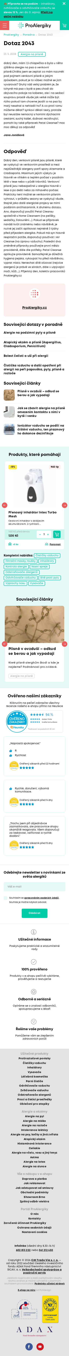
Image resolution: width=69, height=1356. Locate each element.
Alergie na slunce (34, 1166)
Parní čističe (34, 1081)
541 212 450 (46, 1250)
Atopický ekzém (34, 1139)
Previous (4, 505)
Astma (34, 1157)
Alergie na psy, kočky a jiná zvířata (34, 1135)
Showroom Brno (34, 1197)
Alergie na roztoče (34, 1125)
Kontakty (34, 1219)
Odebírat (34, 913)
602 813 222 (23, 1250)
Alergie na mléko (34, 1121)
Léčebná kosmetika (34, 1077)
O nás (34, 1214)
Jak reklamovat (34, 1183)
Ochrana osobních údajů (34, 1228)
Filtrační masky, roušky (21, 561)
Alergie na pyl (34, 1116)
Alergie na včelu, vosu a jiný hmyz (34, 1153)
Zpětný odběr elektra (34, 1202)
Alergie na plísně (32, 54)
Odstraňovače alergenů (22, 572)
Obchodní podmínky (35, 1192)
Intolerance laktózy (34, 1130)
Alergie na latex (34, 1162)
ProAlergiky (11, 35)
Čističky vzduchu (47, 555)
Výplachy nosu (15, 583)
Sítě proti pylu (49, 578)
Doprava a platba (34, 1179)
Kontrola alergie (16, 567)
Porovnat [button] (55, 544)
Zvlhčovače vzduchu (34, 1090)
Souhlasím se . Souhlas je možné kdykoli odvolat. (34, 900)
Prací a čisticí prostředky (34, 1099)
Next (64, 505)
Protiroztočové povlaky (34, 1058)
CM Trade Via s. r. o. (44, 1260)
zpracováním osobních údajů (41, 898)
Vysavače (36, 583)
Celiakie (34, 1148)
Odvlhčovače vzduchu (21, 578)
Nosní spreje (39, 567)
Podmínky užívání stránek (50, 1284)
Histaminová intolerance (34, 1144)
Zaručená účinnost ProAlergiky (25, 1223)
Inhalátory (47, 561)
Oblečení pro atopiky (34, 1104)
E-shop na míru (27, 1290)
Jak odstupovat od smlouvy (35, 1188)
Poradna (29, 35)
